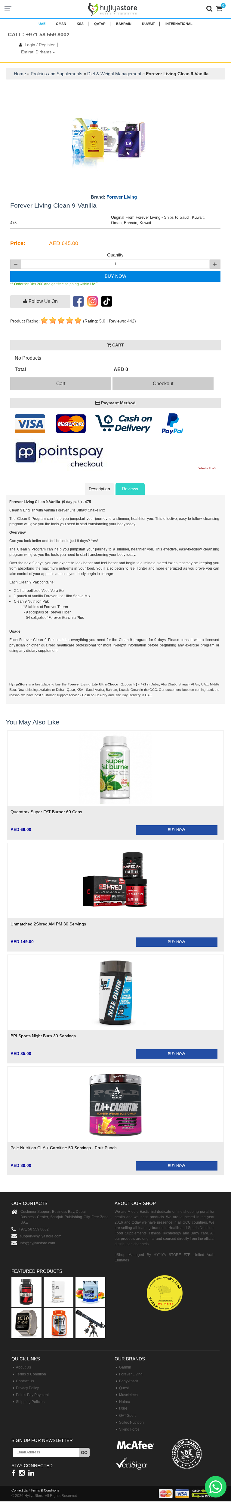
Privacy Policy (27, 1388)
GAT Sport (127, 1416)
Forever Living (121, 196)
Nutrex (124, 1402)
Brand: (114, 197)
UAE (41, 23)
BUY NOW (115, 276)
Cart (60, 383)
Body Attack (128, 1381)
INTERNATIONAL (178, 23)
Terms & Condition (31, 1374)
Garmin (125, 1367)
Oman (61, 23)
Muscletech (128, 1395)
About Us (23, 1367)
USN (123, 1409)
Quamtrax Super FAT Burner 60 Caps (46, 811)
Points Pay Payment (32, 1395)
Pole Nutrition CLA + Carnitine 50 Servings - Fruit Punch (64, 1147)
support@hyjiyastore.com (40, 1236)
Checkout (163, 383)
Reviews (130, 488)
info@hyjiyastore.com (37, 1243)
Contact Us (25, 1381)
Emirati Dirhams (37, 51)
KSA (80, 23)
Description (99, 488)
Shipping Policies (30, 1402)
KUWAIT (148, 23)
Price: (17, 243)
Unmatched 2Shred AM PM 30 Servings (48, 924)
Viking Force (129, 1429)
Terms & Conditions (45, 1490)
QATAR (100, 23)
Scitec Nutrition (131, 1422)
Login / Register (40, 44)
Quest (124, 1388)
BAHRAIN (123, 23)
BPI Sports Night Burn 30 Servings (43, 1035)
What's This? (207, 468)
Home (20, 73)
